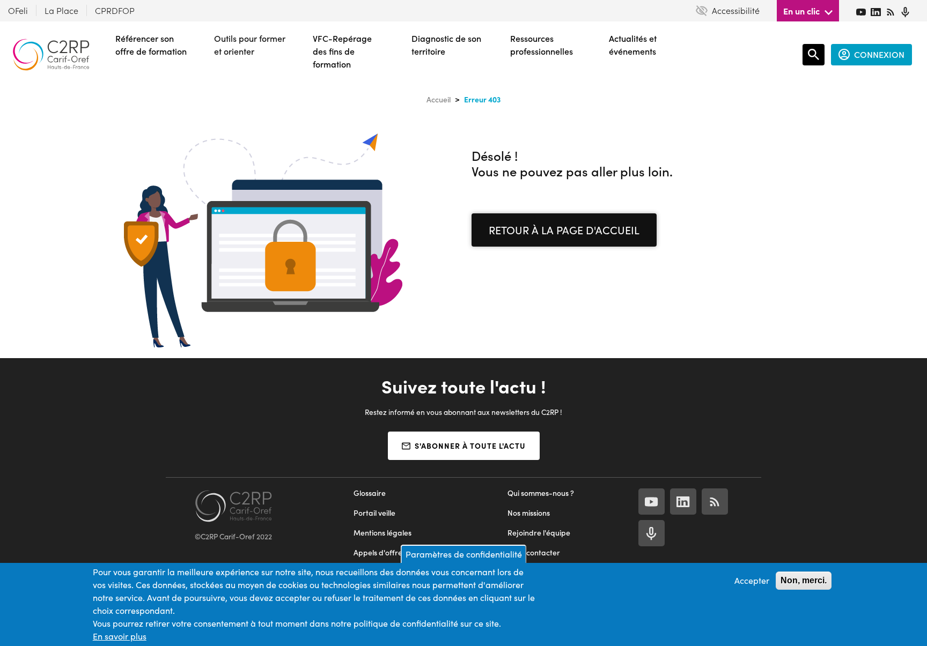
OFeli (18, 10)
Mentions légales (382, 533)
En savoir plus (119, 636)
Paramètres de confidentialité (464, 554)
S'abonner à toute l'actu (470, 445)
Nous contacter (533, 552)
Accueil (438, 99)
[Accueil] (51, 54)
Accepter (751, 580)
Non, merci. (804, 580)
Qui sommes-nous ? (540, 493)
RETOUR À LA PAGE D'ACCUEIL (564, 229)
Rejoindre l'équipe (538, 533)
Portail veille (374, 513)
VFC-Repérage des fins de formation (342, 51)
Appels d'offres (380, 552)
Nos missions (528, 513)
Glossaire (370, 493)
